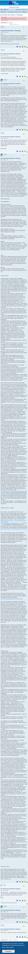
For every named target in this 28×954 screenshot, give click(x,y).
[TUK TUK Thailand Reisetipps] (14, 2)
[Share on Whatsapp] (25, 46)
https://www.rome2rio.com (20, 520)
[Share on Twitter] (20, 46)
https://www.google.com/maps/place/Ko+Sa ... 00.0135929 (13, 523)
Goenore (2, 26)
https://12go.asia (4, 521)
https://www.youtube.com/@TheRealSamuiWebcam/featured (14, 491)
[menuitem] (2, 10)
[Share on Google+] (22, 46)
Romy (4, 884)
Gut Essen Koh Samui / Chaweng (11, 15)
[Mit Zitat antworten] (24, 27)
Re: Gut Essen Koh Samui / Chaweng (10, 53)
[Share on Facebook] (17, 46)
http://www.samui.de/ (8, 520)
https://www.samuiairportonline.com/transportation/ (12, 598)
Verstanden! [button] (8, 951)
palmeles (5, 79)
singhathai (3, 49)
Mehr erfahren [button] (10, 947)
